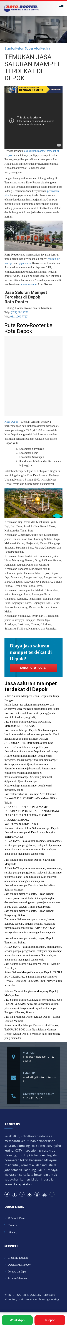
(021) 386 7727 (19, 312)
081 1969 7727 (19, 316)
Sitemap (12, 1232)
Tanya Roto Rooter (33, 667)
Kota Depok (11, 421)
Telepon (49, 1320)
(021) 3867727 (32, 1098)
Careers (12, 1225)
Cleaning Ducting (18, 1257)
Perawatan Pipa (17, 1271)
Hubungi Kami (16, 1218)
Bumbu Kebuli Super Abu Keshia (27, 48)
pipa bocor (25, 263)
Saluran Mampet (17, 1278)
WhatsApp (17, 1320)
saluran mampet (28, 284)
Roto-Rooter (33, 182)
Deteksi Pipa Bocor (19, 1264)
